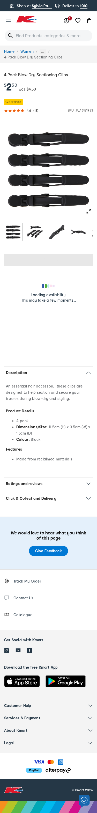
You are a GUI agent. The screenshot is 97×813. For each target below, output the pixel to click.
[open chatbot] (84, 801)
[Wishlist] (78, 21)
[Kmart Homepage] (26, 19)
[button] (8, 19)
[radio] (13, 232)
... (42, 52)
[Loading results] (48, 285)
